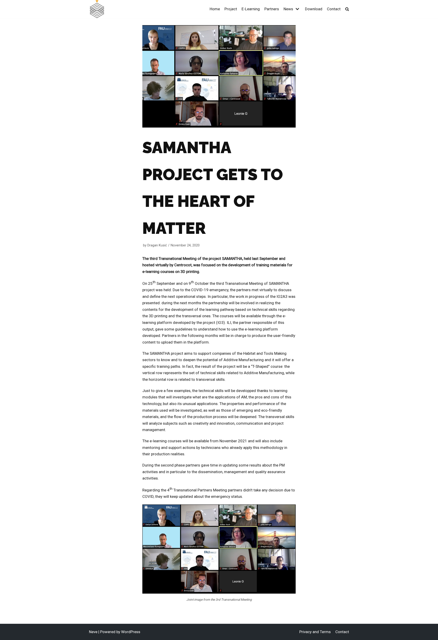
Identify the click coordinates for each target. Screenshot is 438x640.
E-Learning (251, 9)
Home (215, 9)
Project (230, 9)
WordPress (130, 631)
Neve (93, 631)
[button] (347, 9)
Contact (334, 9)
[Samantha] (97, 9)
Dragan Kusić (157, 245)
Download (313, 9)
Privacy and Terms (315, 631)
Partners (271, 9)
